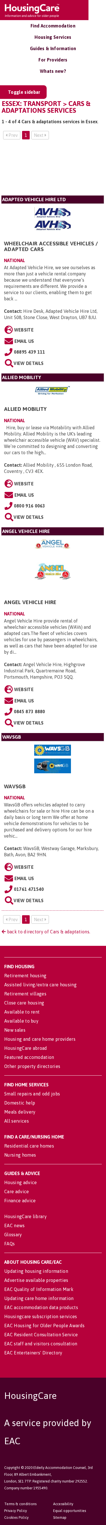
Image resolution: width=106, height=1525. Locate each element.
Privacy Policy (15, 1511)
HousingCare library (25, 1216)
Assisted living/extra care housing (40, 984)
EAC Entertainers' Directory (33, 1352)
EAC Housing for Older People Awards (44, 1325)
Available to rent (22, 1011)
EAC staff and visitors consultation (40, 1343)
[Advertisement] (52, 170)
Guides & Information (53, 48)
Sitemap (60, 1517)
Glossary (13, 1234)
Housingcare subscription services (40, 1316)
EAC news (14, 1225)
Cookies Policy (16, 1517)
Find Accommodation (53, 25)
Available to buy (21, 1020)
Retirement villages (25, 993)
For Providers (52, 59)
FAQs (9, 1243)
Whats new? (53, 71)
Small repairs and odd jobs (32, 1093)
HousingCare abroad (25, 1048)
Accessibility (63, 1504)
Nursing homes (20, 1154)
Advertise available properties (36, 1280)
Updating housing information (36, 1271)
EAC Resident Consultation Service (41, 1334)
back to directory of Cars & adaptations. (48, 931)
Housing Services (52, 37)
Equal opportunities (69, 1511)
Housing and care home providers (39, 1039)
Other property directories (32, 1066)
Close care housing (24, 1002)
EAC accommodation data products (41, 1307)
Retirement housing (25, 975)
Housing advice (20, 1182)
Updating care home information (39, 1298)
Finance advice (20, 1200)
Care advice (16, 1191)
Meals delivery (19, 1111)
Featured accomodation (29, 1057)
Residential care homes (29, 1145)
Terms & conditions (20, 1504)
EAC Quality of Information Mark (38, 1289)
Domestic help (19, 1102)
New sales (14, 1030)
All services (16, 1120)
